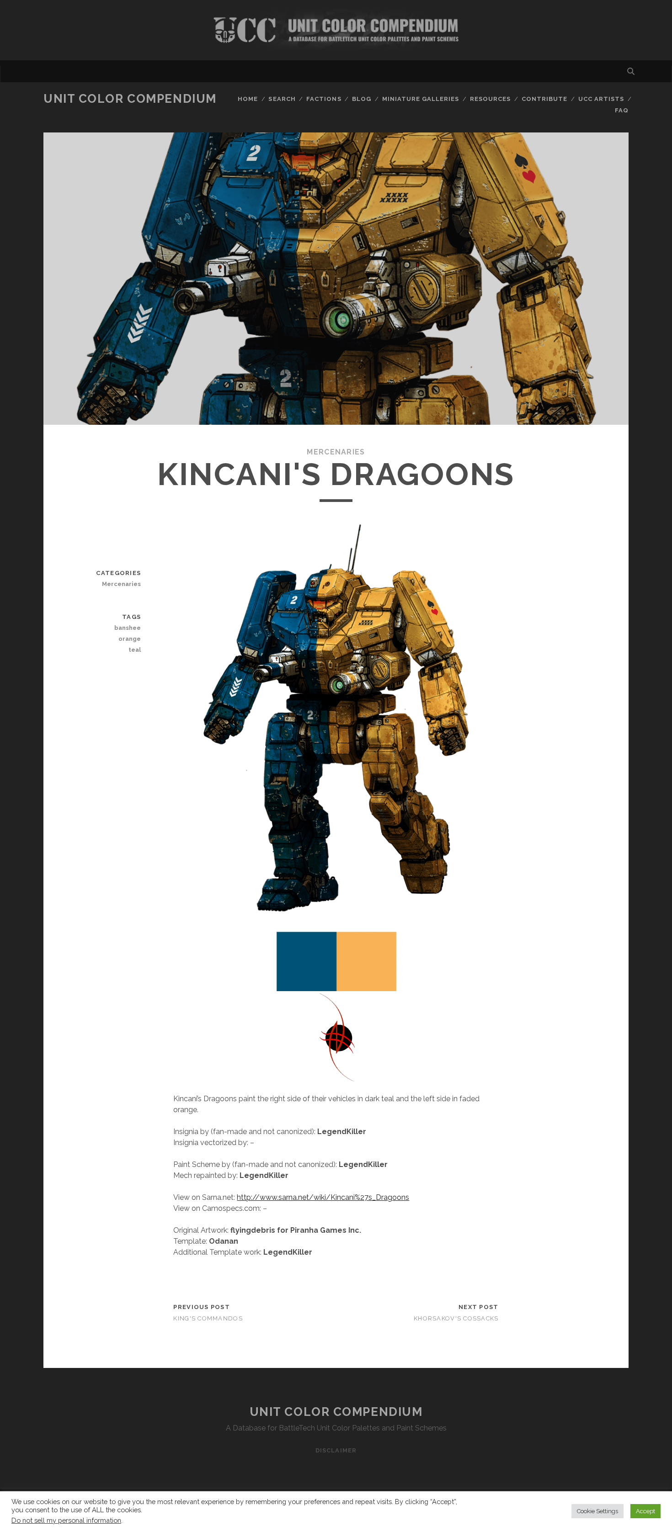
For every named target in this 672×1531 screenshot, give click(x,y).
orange (129, 638)
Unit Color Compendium (130, 99)
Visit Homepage (336, 30)
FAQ (622, 110)
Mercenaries (336, 452)
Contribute (544, 98)
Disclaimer (335, 1450)
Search (281, 98)
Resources (490, 98)
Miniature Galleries (420, 98)
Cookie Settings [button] (597, 1511)
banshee (127, 627)
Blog (361, 98)
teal (134, 649)
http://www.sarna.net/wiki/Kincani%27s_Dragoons (323, 1197)
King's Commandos (207, 1318)
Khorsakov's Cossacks (456, 1318)
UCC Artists (601, 98)
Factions (323, 98)
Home (248, 98)
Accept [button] (645, 1511)
